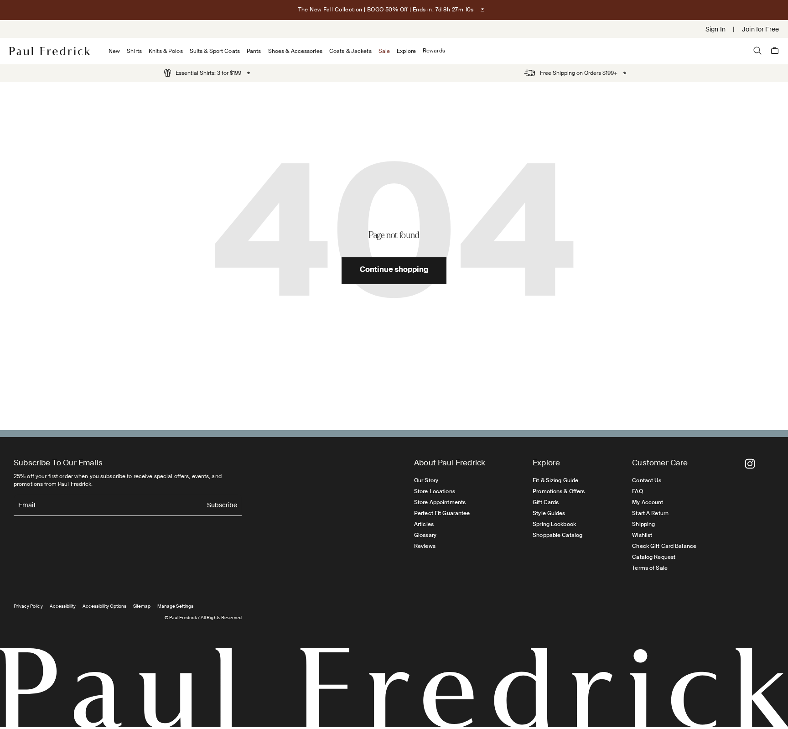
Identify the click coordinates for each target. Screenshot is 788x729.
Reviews (424, 546)
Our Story (426, 480)
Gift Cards (546, 502)
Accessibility (63, 606)
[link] (202, 73)
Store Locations (434, 491)
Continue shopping (394, 270)
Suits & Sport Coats (215, 51)
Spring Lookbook (554, 524)
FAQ (637, 491)
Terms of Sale (650, 568)
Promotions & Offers (559, 491)
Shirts (134, 51)
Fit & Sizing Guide (555, 480)
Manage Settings (175, 606)
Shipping (643, 524)
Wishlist (642, 535)
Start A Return (650, 513)
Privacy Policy (28, 606)
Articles (424, 524)
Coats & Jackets (350, 51)
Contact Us (646, 480)
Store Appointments (440, 502)
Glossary (425, 535)
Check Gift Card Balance (664, 546)
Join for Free (760, 29)
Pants (254, 51)
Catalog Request (653, 557)
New (114, 51)
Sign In (715, 29)
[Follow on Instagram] (750, 464)
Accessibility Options (104, 606)
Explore (406, 51)
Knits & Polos (166, 51)
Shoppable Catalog (557, 535)
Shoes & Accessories (295, 51)
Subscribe (222, 505)
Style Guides (549, 513)
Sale (384, 51)
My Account (647, 502)
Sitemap (141, 606)
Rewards (434, 50)
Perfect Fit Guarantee (442, 513)
